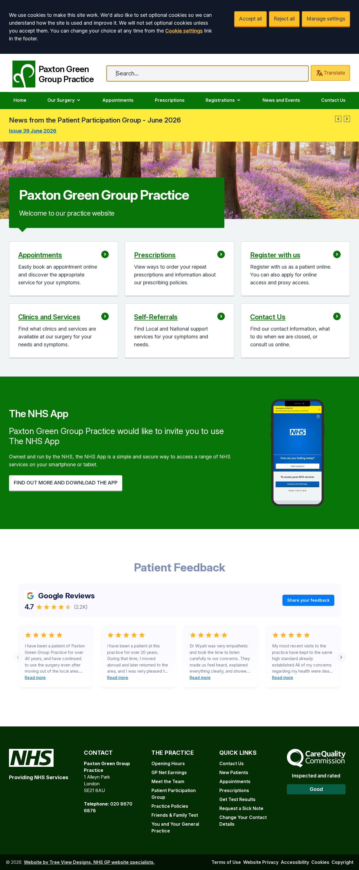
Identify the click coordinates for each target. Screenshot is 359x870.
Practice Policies (169, 806)
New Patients (233, 772)
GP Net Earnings (169, 772)
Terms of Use (226, 862)
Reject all (284, 19)
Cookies (320, 862)
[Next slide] (341, 657)
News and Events (281, 100)
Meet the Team (167, 781)
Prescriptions (170, 100)
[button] (338, 119)
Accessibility (295, 862)
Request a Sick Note (241, 808)
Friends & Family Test (174, 815)
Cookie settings (184, 31)
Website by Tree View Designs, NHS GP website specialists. (89, 862)
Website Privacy (261, 862)
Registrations (220, 100)
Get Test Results (237, 799)
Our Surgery (61, 100)
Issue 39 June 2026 (32, 131)
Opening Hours (168, 763)
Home (19, 100)
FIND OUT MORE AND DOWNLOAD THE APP (66, 483)
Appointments (118, 100)
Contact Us (333, 100)
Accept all (250, 19)
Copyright (342, 862)
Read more (35, 677)
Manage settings (326, 19)
